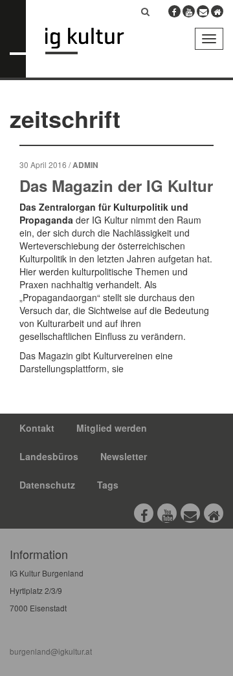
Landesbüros (48, 456)
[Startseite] (94, 41)
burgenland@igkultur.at (51, 651)
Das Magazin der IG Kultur (116, 185)
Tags (107, 484)
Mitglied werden (111, 427)
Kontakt (36, 427)
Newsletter (123, 456)
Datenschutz (47, 484)
